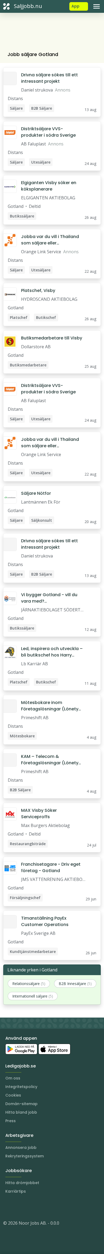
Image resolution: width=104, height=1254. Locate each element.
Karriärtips (15, 1191)
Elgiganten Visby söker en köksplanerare (48, 186)
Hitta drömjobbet (22, 1182)
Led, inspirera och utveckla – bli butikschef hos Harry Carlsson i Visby (52, 652)
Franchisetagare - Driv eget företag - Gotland (51, 867)
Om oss (12, 1078)
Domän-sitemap (21, 1103)
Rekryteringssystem (24, 1156)
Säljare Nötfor (36, 493)
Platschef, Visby (38, 290)
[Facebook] (29, 1207)
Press (10, 1121)
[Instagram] (7, 1207)
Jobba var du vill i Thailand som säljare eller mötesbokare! (50, 240)
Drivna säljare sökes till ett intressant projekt (49, 78)
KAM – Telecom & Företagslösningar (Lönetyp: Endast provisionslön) (51, 759)
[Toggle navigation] (96, 6)
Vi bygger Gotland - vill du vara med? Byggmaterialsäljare (49, 598)
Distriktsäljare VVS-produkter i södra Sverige (48, 132)
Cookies (13, 1095)
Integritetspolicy (21, 1086)
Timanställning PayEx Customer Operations (45, 921)
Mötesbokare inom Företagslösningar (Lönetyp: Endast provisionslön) (51, 705)
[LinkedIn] (18, 1207)
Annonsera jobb (21, 1147)
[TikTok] (39, 1207)
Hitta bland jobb (21, 1112)
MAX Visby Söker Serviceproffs (39, 813)
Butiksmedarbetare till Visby (51, 338)
